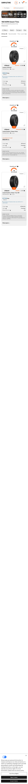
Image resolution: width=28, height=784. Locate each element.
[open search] (16, 2)
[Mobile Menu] (26, 3)
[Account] (19, 3)
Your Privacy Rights (14, 773)
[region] (14, 768)
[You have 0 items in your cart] (22, 3)
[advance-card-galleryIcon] (24, 61)
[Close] (26, 755)
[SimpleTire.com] (7, 3)
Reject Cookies (14, 777)
